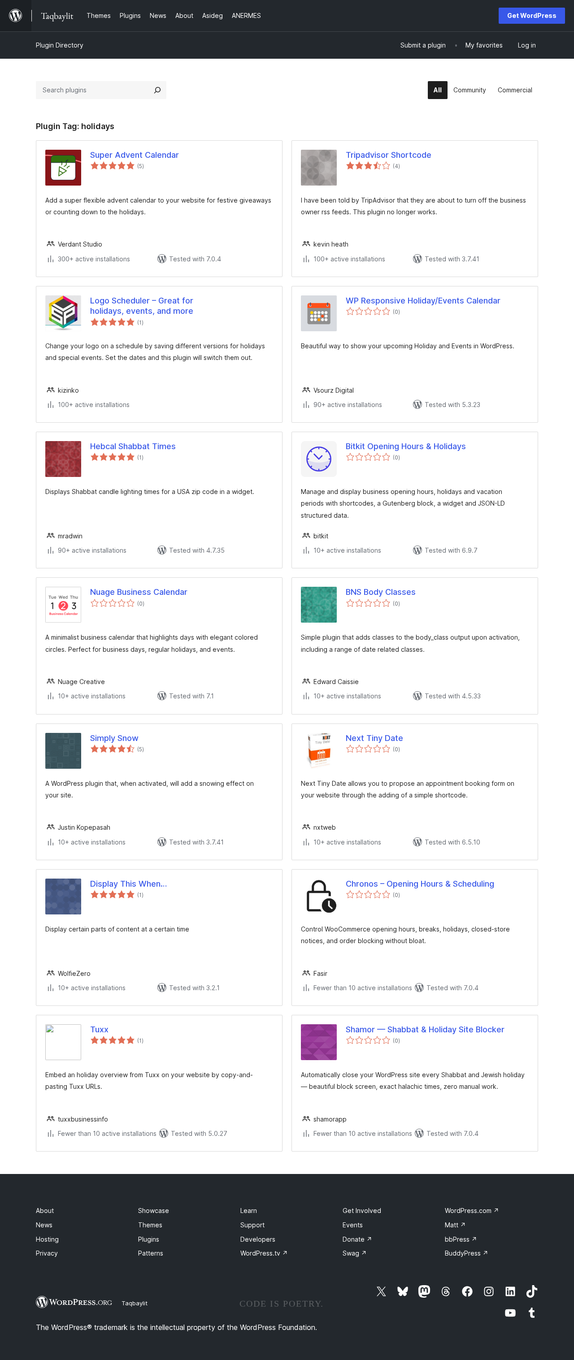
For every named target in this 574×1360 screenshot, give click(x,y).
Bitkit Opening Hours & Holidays (406, 446)
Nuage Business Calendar (138, 592)
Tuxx (99, 1029)
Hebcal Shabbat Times (133, 446)
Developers (257, 1239)
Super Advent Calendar (134, 155)
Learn (248, 1210)
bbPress (461, 1239)
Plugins (148, 1239)
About (45, 1210)
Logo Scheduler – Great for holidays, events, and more (141, 306)
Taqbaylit (135, 1303)
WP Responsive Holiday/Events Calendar (423, 300)
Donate (357, 1239)
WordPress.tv (264, 1253)
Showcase (153, 1210)
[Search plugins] (157, 90)
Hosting (47, 1239)
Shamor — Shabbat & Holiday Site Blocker (425, 1029)
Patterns (150, 1253)
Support (252, 1225)
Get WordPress (532, 15)
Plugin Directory (59, 45)
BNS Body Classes (381, 592)
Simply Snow (114, 738)
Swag (355, 1253)
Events (353, 1225)
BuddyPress (466, 1253)
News (44, 1225)
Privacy (47, 1253)
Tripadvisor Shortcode (388, 155)
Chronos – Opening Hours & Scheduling (420, 883)
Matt (455, 1225)
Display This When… (128, 883)
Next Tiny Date (374, 738)
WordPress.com (472, 1210)
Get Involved (362, 1210)
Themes (150, 1225)
